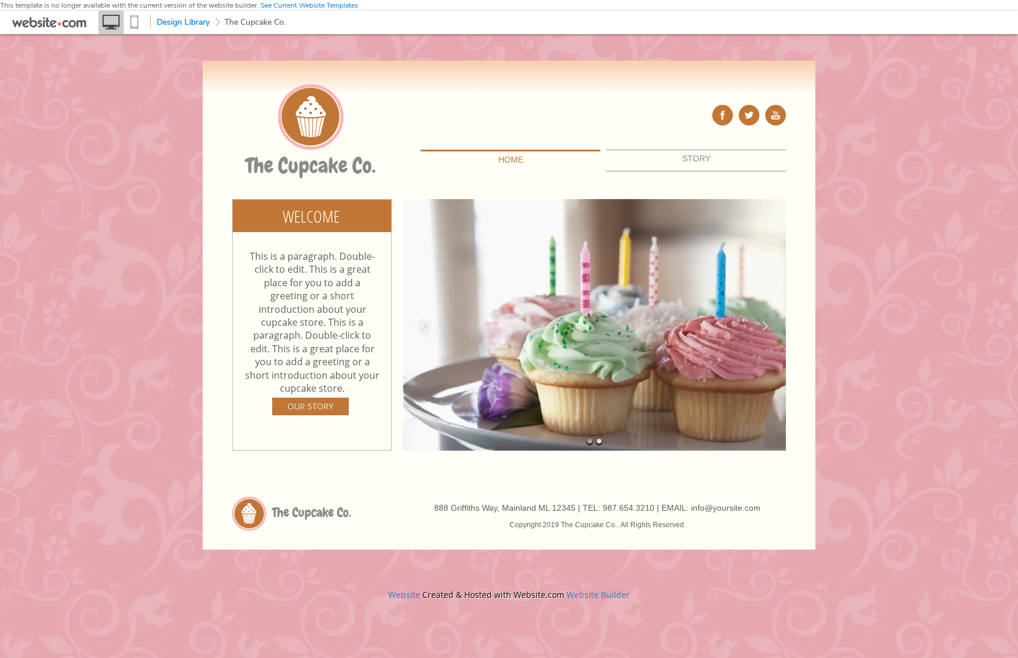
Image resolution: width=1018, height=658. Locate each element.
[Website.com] (49, 25)
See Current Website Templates (309, 5)
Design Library (183, 22)
